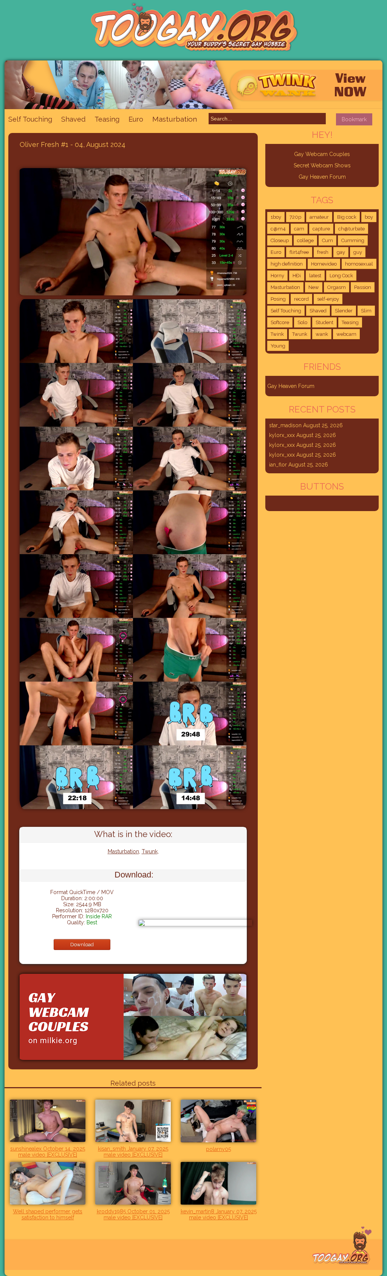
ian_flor (278, 465)
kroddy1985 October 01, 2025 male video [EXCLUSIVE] (133, 1214)
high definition (287, 264)
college (305, 240)
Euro (135, 119)
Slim (366, 311)
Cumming (352, 240)
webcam (346, 334)
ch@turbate (351, 229)
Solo (302, 322)
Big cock (346, 217)
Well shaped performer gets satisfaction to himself (47, 1214)
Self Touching (30, 119)
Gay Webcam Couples (322, 154)
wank (322, 334)
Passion (362, 287)
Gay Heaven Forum (322, 177)
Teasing (106, 119)
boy (369, 217)
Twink (277, 334)
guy (357, 252)
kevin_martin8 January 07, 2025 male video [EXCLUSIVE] (219, 1214)
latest (315, 275)
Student (324, 322)
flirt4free (299, 252)
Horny (277, 275)
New (313, 287)
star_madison (285, 425)
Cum (327, 240)
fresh (322, 252)
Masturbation (174, 119)
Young (278, 346)
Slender (344, 311)
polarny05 (218, 1149)
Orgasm (336, 287)
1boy (276, 217)
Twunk (150, 851)
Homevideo (324, 264)
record (301, 299)
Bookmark (354, 119)
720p (295, 217)
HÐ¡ (297, 275)
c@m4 (278, 229)
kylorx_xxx (282, 435)
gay (341, 252)
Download (82, 944)
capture (321, 229)
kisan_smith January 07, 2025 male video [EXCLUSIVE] (133, 1152)
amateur (319, 217)
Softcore (280, 322)
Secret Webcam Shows (322, 165)
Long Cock (341, 275)
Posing (278, 299)
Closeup (280, 240)
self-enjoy (328, 299)
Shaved (73, 119)
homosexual (359, 264)
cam (299, 229)
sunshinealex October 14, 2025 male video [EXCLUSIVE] (47, 1152)
